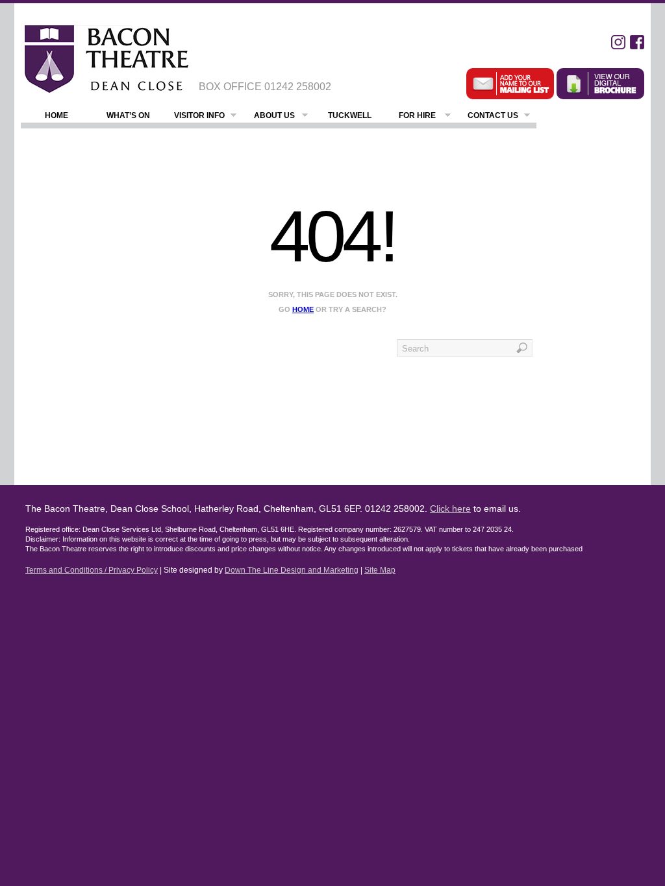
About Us (274, 115)
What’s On (128, 115)
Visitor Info (199, 115)
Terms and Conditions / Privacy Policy (91, 570)
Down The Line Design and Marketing (291, 570)
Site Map (379, 570)
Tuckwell (349, 115)
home (303, 309)
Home (56, 115)
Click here (450, 508)
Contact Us (493, 115)
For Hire (417, 115)
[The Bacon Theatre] (105, 59)
